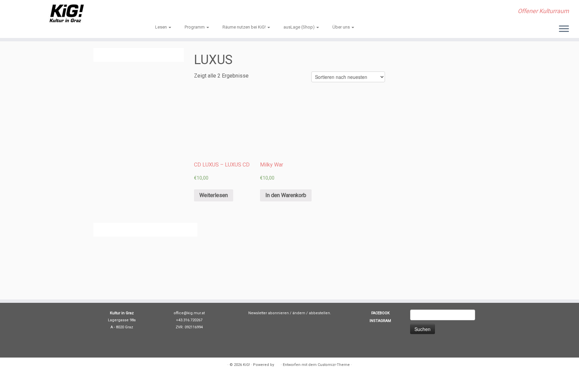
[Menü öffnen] (564, 29)
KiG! (246, 365)
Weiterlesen (213, 195)
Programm (195, 27)
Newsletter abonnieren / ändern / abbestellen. (289, 313)
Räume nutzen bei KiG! (244, 27)
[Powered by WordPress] (277, 363)
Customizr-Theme (334, 365)
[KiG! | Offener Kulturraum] (67, 13)
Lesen (161, 27)
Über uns (341, 27)
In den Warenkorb (285, 195)
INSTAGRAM (380, 321)
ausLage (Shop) (299, 27)
